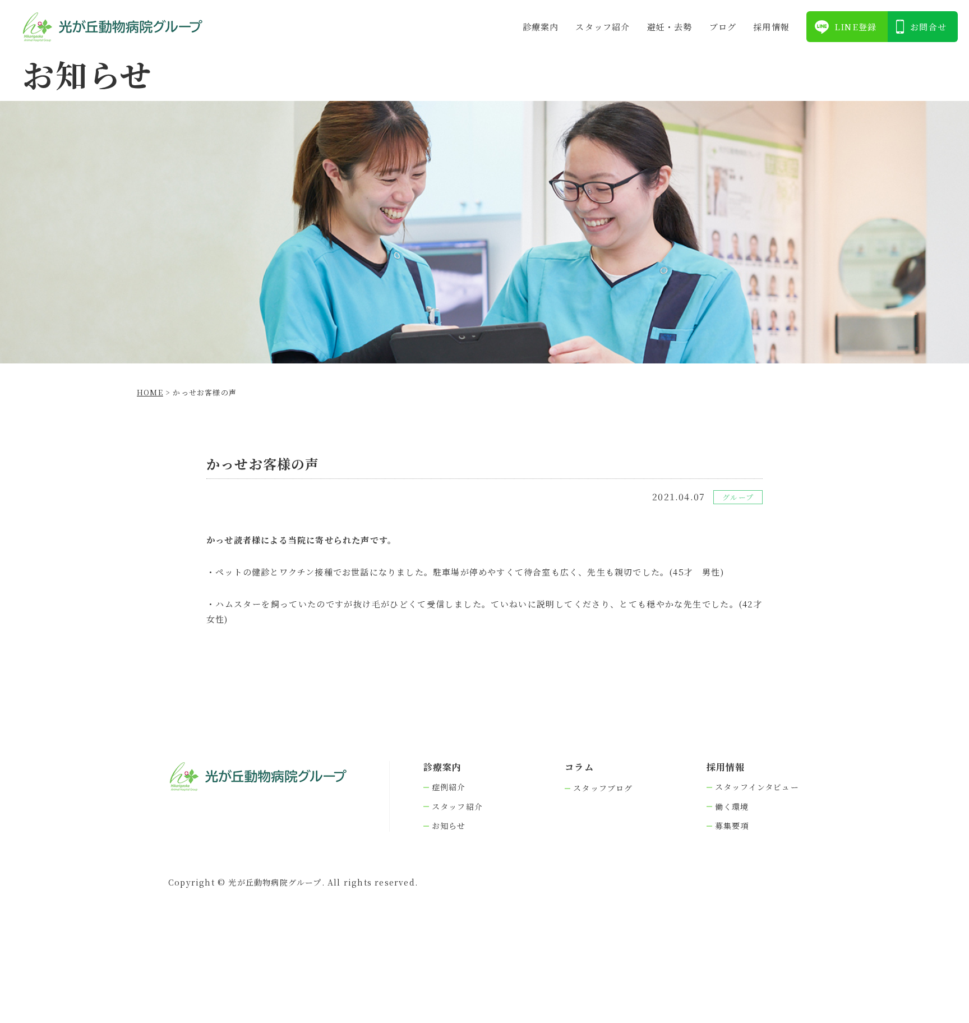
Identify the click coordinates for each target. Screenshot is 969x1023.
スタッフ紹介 (602, 26)
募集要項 (732, 826)
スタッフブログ (603, 788)
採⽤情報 (771, 26)
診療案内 (541, 26)
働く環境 (732, 806)
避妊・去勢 (670, 26)
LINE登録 (855, 27)
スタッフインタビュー (757, 787)
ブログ (723, 26)
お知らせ (449, 826)
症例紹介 (449, 787)
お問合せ (928, 27)
